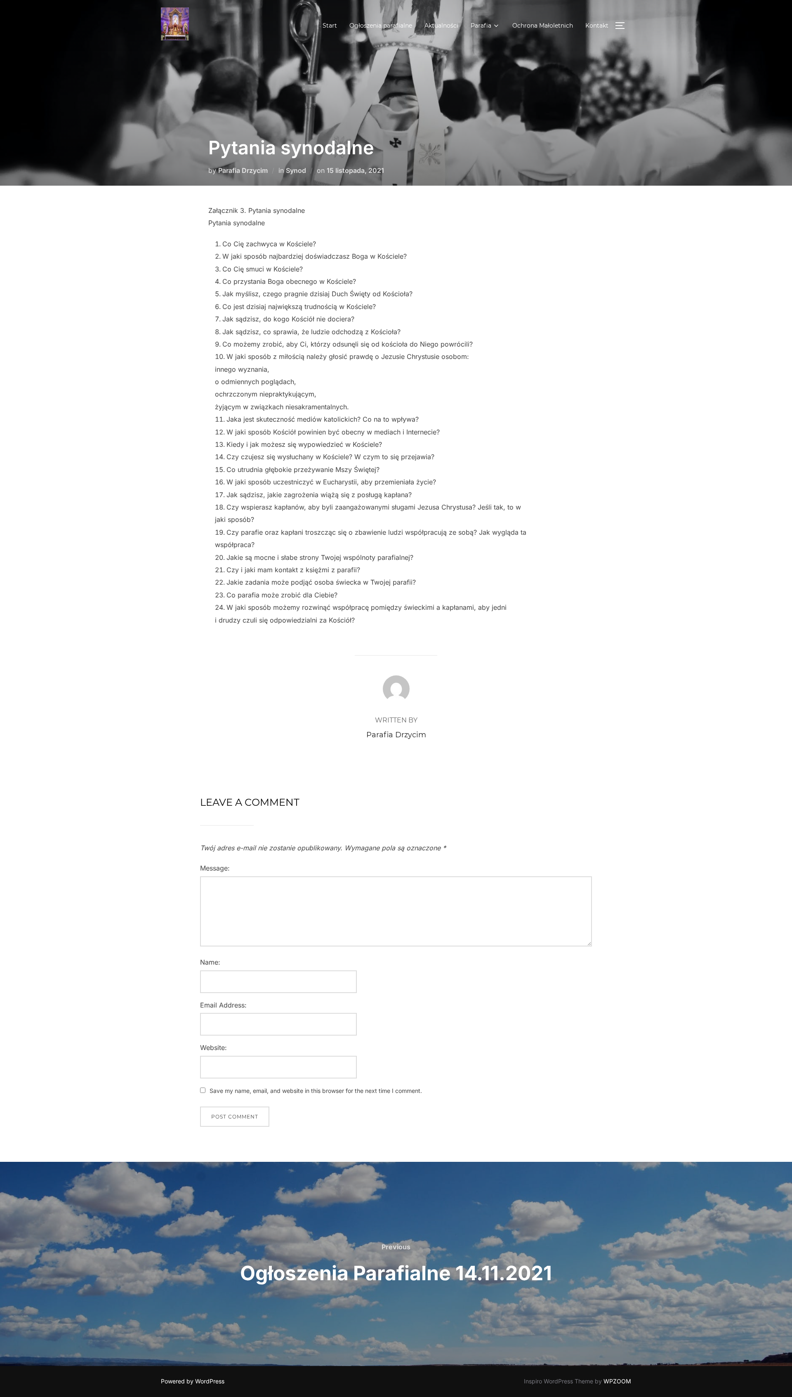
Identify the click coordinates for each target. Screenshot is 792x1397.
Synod (296, 170)
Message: (215, 868)
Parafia (481, 25)
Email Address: (223, 1005)
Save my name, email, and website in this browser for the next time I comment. (316, 1090)
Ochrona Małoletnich (542, 25)
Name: (210, 962)
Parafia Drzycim (243, 170)
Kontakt (596, 25)
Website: (213, 1047)
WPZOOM (617, 1381)
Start (330, 25)
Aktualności (441, 25)
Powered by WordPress (192, 1381)
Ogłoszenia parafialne (380, 25)
